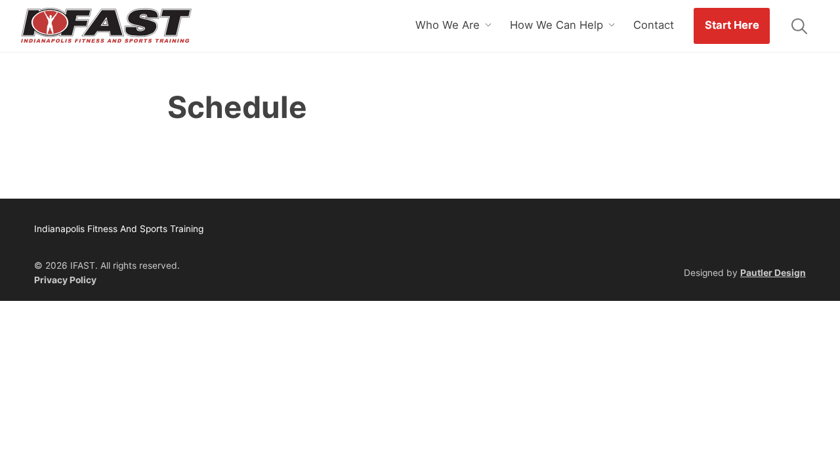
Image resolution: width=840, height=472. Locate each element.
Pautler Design (773, 272)
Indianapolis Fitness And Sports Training (106, 26)
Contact (653, 24)
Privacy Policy (65, 280)
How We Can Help (556, 24)
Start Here (732, 24)
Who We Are (447, 24)
